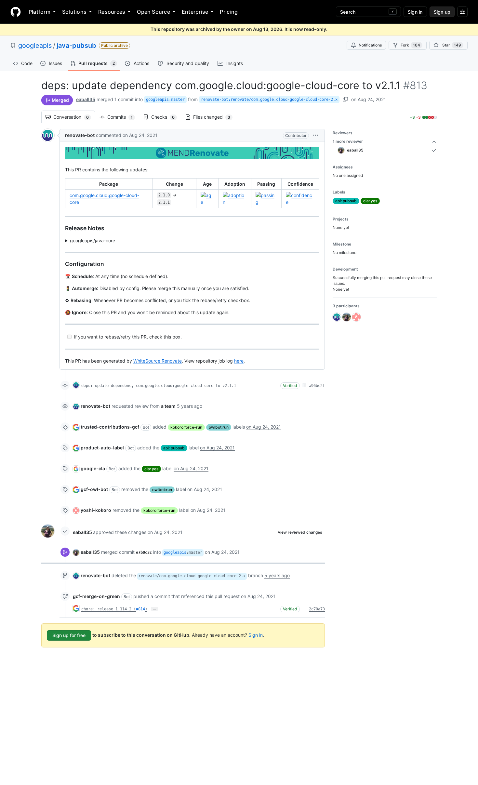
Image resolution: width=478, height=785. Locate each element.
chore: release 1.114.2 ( (108, 609)
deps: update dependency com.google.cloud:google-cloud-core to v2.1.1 (158, 385)
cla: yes (151, 468)
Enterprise (195, 11)
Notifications (370, 45)
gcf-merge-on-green (96, 596)
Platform (39, 11)
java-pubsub (76, 45)
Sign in (255, 635)
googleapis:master (165, 99)
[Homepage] (15, 12)
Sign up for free (69, 635)
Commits (123, 117)
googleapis (35, 45)
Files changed (215, 117)
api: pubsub (174, 448)
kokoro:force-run (186, 427)
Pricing (229, 11)
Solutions (74, 11)
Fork (410, 45)
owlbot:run (219, 427)
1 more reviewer (348, 141)
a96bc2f (317, 385)
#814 (140, 609)
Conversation (74, 117)
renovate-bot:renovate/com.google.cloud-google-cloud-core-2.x (269, 99)
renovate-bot (80, 135)
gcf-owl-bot (94, 489)
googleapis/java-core (92, 240)
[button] (315, 135)
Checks (166, 117)
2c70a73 (317, 609)
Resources (111, 11)
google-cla (93, 468)
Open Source (153, 11)
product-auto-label (102, 447)
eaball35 (85, 99)
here (239, 361)
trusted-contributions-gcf (110, 427)
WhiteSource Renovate (157, 361)
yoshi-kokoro (96, 510)
